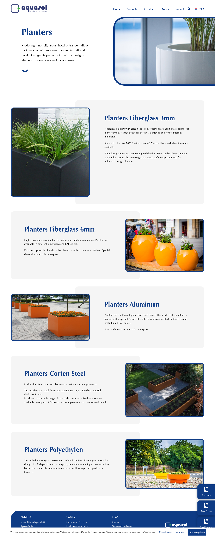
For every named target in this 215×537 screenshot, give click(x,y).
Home (117, 9)
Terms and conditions (121, 526)
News (165, 9)
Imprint (115, 523)
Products (132, 9)
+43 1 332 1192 (80, 523)
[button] (199, 9)
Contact (179, 9)
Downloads (149, 9)
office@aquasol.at (80, 526)
